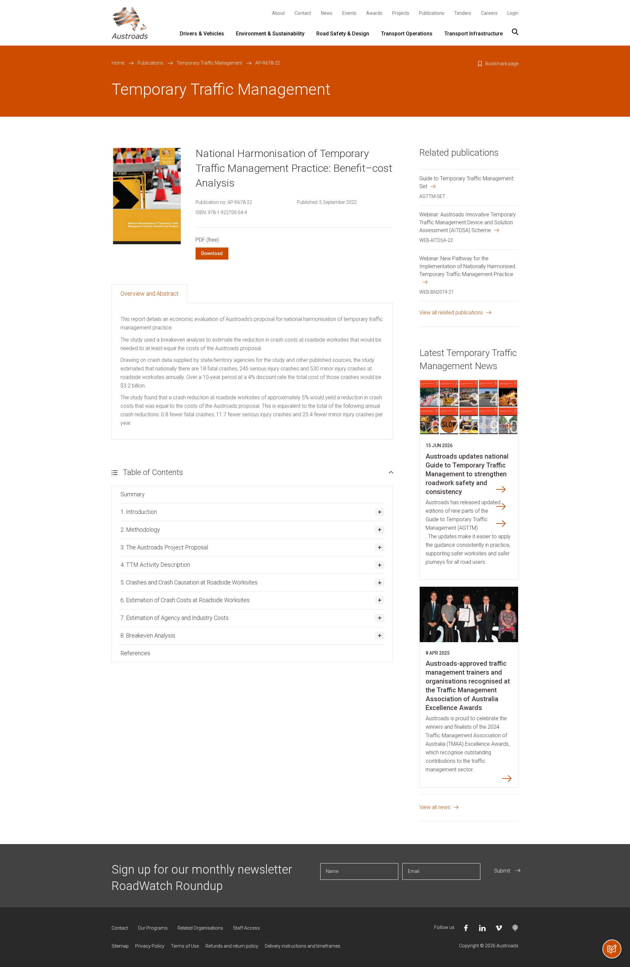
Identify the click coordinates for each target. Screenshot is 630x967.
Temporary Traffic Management (209, 63)
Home (118, 63)
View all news (434, 807)
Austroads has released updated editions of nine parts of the (463, 506)
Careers (489, 13)
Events (349, 13)
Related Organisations (200, 928)
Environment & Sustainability (270, 33)
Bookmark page (501, 63)
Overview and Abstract (149, 293)
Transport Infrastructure (473, 33)
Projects (400, 13)
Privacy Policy (149, 946)
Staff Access (246, 928)
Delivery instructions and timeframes (302, 946)
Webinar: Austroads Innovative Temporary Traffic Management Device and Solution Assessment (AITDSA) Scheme (467, 222)
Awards (374, 13)
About (278, 13)
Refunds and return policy (231, 946)
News (326, 13)
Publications (431, 13)
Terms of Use (185, 946)
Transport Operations (406, 33)
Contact (303, 13)
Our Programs (153, 928)
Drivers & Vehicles (202, 33)
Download (212, 253)
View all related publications (451, 312)
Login (512, 13)
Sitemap (120, 946)
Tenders (462, 13)
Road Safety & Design (342, 33)
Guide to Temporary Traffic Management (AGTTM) (457, 523)
